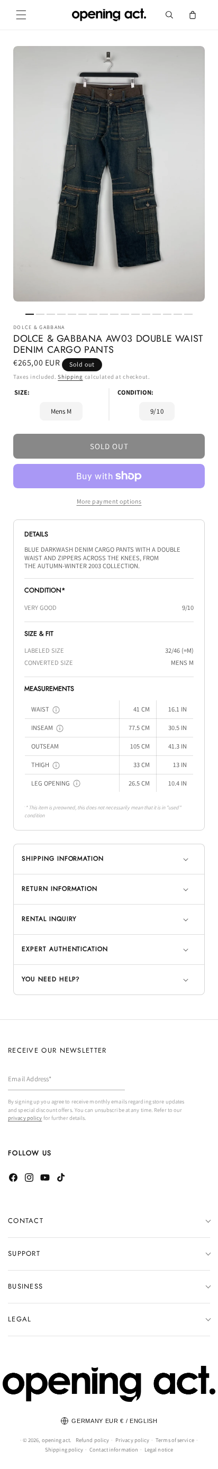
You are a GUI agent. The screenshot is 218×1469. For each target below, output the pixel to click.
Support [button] (24, 1253)
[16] (188, 314)
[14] (167, 314)
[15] (178, 314)
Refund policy (92, 1440)
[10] (125, 314)
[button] (21, 14)
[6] (82, 314)
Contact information (113, 1449)
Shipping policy (64, 1449)
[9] (114, 314)
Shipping (70, 376)
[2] (40, 314)
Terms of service (175, 1440)
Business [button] (25, 1286)
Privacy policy (132, 1440)
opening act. (56, 1440)
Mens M (61, 411)
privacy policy (25, 1117)
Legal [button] (20, 1319)
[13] (156, 314)
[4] (61, 314)
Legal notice (158, 1449)
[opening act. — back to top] (109, 1384)
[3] (51, 314)
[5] (72, 314)
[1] (29, 314)
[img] (56, 710)
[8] (103, 314)
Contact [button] (25, 1221)
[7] (93, 314)
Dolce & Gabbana (39, 327)
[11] (135, 314)
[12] (146, 314)
